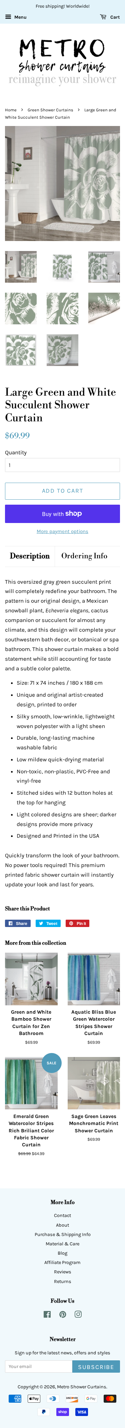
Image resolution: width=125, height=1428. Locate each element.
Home (11, 109)
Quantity (16, 452)
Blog (62, 1253)
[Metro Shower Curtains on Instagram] (78, 1316)
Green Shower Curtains (50, 109)
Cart (114, 17)
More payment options (62, 531)
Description (30, 556)
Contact (62, 1215)
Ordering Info (84, 556)
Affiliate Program (62, 1262)
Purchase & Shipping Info (63, 1234)
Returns (62, 1281)
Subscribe (96, 1367)
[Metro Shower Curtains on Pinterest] (62, 1316)
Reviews (62, 1272)
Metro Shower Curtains (81, 1387)
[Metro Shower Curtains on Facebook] (47, 1316)
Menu (20, 17)
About (62, 1225)
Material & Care (62, 1244)
